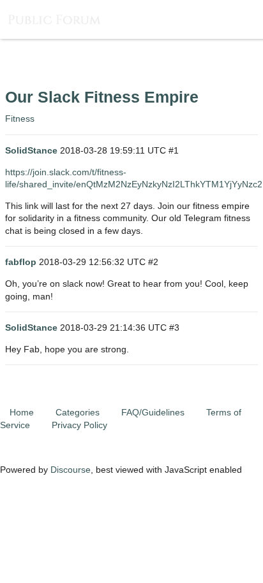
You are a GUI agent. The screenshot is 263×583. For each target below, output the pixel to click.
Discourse (70, 469)
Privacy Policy (79, 425)
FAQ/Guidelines (152, 412)
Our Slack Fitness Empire (102, 97)
